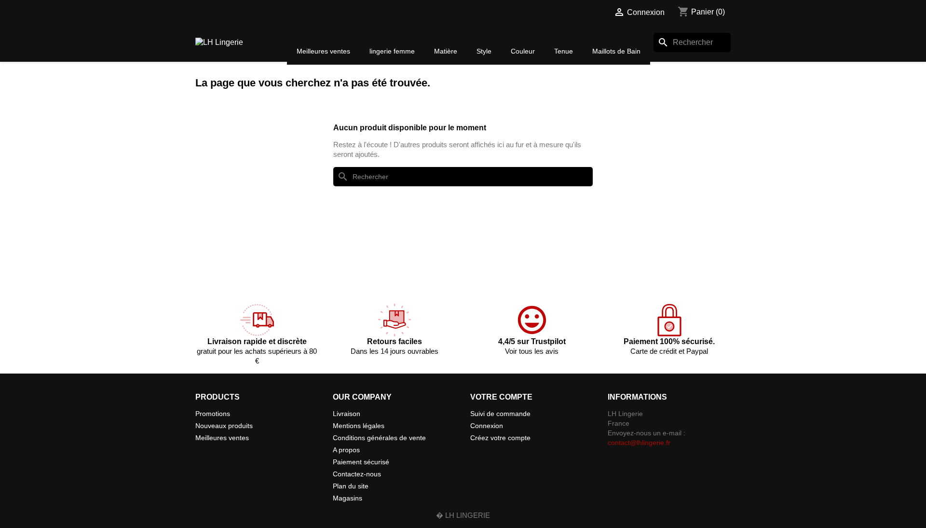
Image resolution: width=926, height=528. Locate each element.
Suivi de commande (500, 413)
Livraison (346, 413)
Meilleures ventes (222, 438)
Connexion (486, 426)
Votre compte (501, 397)
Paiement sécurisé (361, 462)
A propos (346, 450)
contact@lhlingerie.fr (639, 442)
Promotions (212, 413)
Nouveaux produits (224, 426)
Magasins (347, 498)
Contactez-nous (357, 474)
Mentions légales (358, 426)
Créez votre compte (500, 438)
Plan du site (350, 486)
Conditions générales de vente (379, 438)
